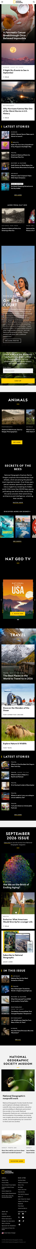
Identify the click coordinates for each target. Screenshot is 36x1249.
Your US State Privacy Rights (9, 1185)
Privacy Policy (5, 1182)
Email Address (7, 367)
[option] (13, 221)
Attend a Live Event (23, 1182)
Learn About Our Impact (24, 1199)
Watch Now (18, 502)
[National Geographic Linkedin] (19, 1221)
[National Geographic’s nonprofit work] (18, 1097)
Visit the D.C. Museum (23, 1194)
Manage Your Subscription (8, 1221)
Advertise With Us (22, 1208)
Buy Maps (20, 1187)
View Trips (7, 748)
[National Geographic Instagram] (19, 1213)
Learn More (8, 962)
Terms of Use (5, 1180)
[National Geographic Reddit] (19, 1224)
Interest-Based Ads (6, 1191)
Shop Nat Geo (21, 1192)
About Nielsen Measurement (9, 1193)
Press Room (21, 1206)
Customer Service (6, 1216)
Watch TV (20, 1196)
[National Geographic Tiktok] (23, 1221)
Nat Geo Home (21, 1180)
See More (18, 195)
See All (18, 1039)
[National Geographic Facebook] (23, 1213)
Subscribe (7, 842)
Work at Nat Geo (6, 1223)
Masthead (20, 1203)
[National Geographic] (18, 2)
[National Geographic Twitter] (19, 1217)
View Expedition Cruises (13, 714)
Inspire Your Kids (22, 1189)
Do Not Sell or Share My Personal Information (7, 1196)
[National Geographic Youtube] (23, 1217)
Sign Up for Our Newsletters (9, 1225)
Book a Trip (21, 1185)
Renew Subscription (7, 1218)
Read (7, 77)
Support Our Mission (23, 1201)
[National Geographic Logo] (8, 1173)
